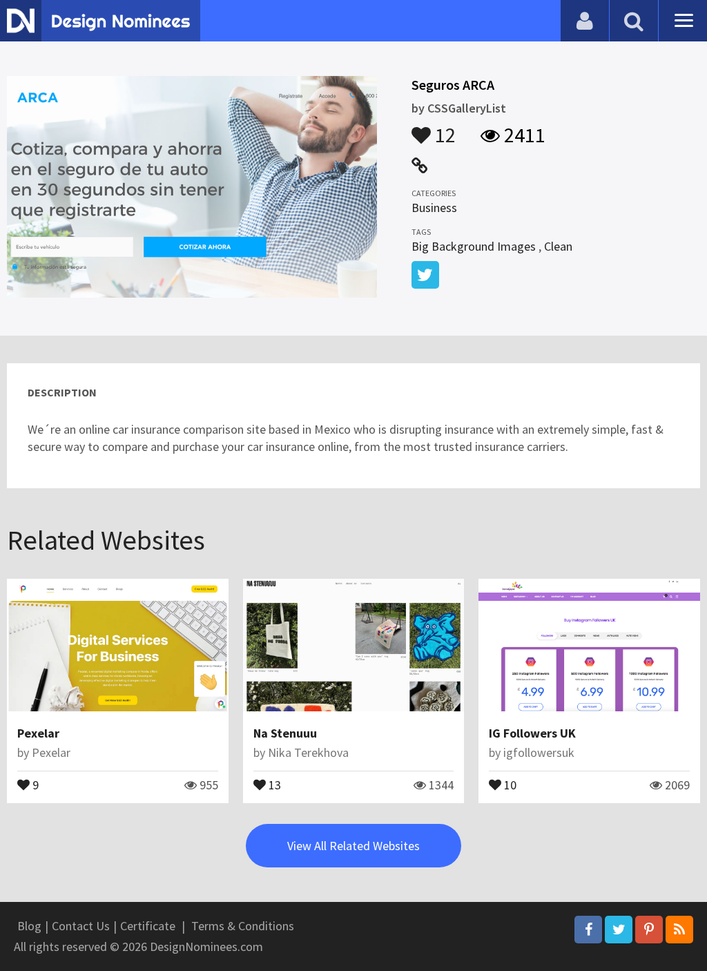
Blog (29, 926)
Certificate (147, 926)
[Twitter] (618, 929)
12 (443, 128)
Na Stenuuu (285, 733)
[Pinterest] (649, 929)
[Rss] (679, 929)
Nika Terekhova (308, 752)
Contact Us (81, 926)
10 (508, 784)
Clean (558, 246)
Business (434, 207)
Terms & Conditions (242, 926)
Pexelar (38, 733)
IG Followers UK (532, 733)
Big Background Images (473, 246)
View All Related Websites (353, 846)
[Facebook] (588, 929)
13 (273, 784)
